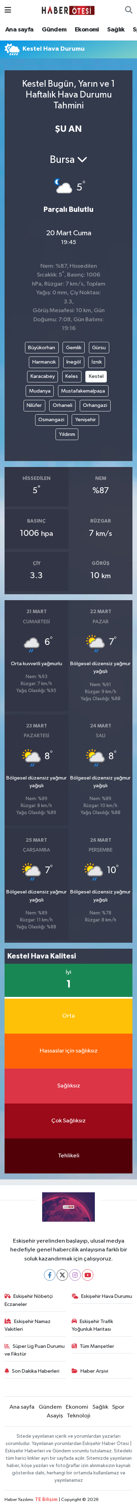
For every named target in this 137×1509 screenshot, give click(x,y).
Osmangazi (51, 419)
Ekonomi (87, 30)
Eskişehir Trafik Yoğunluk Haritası (92, 1325)
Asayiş (55, 1416)
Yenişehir (85, 419)
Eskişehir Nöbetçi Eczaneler (29, 1300)
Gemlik (73, 347)
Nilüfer (34, 405)
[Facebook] (50, 1275)
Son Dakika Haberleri (35, 1371)
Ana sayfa (19, 30)
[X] (62, 1275)
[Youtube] (87, 1275)
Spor (118, 1407)
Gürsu (99, 347)
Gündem (54, 30)
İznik (97, 362)
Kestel (96, 376)
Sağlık (115, 30)
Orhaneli (62, 405)
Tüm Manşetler (97, 1346)
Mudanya (40, 391)
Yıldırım (67, 434)
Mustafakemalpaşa (83, 391)
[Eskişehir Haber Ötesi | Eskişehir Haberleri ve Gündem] (68, 10)
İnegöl (73, 362)
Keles (71, 376)
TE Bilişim (46, 1499)
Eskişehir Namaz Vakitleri (28, 1325)
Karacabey (43, 376)
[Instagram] (75, 1275)
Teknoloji (78, 1416)
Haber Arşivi (94, 1371)
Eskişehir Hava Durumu (106, 1296)
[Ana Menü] (8, 10)
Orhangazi (95, 405)
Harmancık (44, 362)
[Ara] (128, 10)
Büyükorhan (41, 347)
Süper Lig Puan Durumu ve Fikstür (35, 1350)
